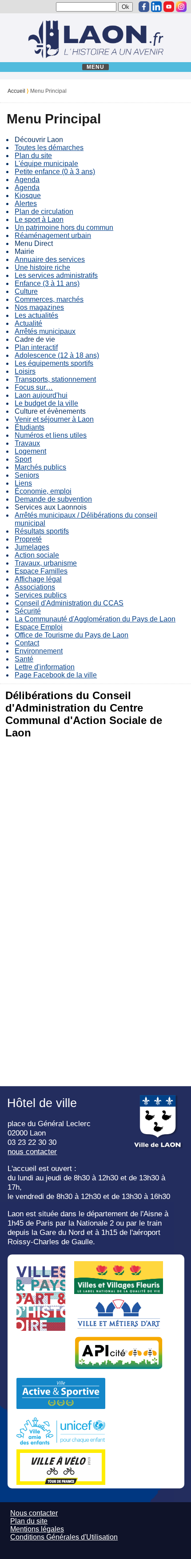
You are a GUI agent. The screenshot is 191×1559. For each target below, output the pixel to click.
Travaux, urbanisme (46, 563)
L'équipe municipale (46, 163)
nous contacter (32, 1151)
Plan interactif (36, 347)
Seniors (27, 475)
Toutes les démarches (49, 147)
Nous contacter (34, 1513)
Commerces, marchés (49, 299)
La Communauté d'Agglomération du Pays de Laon (95, 619)
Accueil (16, 91)
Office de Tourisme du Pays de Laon (71, 635)
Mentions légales (37, 1529)
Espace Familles (41, 571)
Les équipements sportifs (54, 363)
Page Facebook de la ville (56, 675)
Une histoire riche (42, 267)
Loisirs (25, 371)
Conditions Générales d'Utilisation (64, 1537)
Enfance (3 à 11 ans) (47, 283)
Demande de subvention (53, 499)
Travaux (27, 443)
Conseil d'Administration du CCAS (69, 603)
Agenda (27, 179)
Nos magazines (39, 307)
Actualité (28, 323)
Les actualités (36, 315)
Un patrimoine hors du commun (64, 227)
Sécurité (28, 611)
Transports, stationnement (55, 379)
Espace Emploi (39, 627)
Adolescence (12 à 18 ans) (57, 355)
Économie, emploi (43, 491)
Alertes (26, 203)
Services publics (41, 595)
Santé (24, 659)
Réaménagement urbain (53, 235)
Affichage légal (38, 579)
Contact (27, 643)
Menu (96, 67)
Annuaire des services (50, 259)
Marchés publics (40, 467)
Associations (35, 587)
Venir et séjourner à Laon (54, 419)
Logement (30, 451)
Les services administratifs (56, 275)
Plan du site (33, 155)
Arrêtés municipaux (45, 331)
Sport (23, 459)
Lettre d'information (45, 667)
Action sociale (37, 555)
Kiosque (28, 195)
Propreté (28, 539)
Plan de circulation (44, 211)
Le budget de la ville (46, 403)
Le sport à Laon (39, 219)
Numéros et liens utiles (51, 435)
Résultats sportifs (42, 531)
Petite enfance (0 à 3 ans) (55, 171)
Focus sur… (34, 387)
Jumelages (32, 547)
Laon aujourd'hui (41, 395)
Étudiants (29, 427)
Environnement (39, 651)
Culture (26, 291)
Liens (23, 483)
